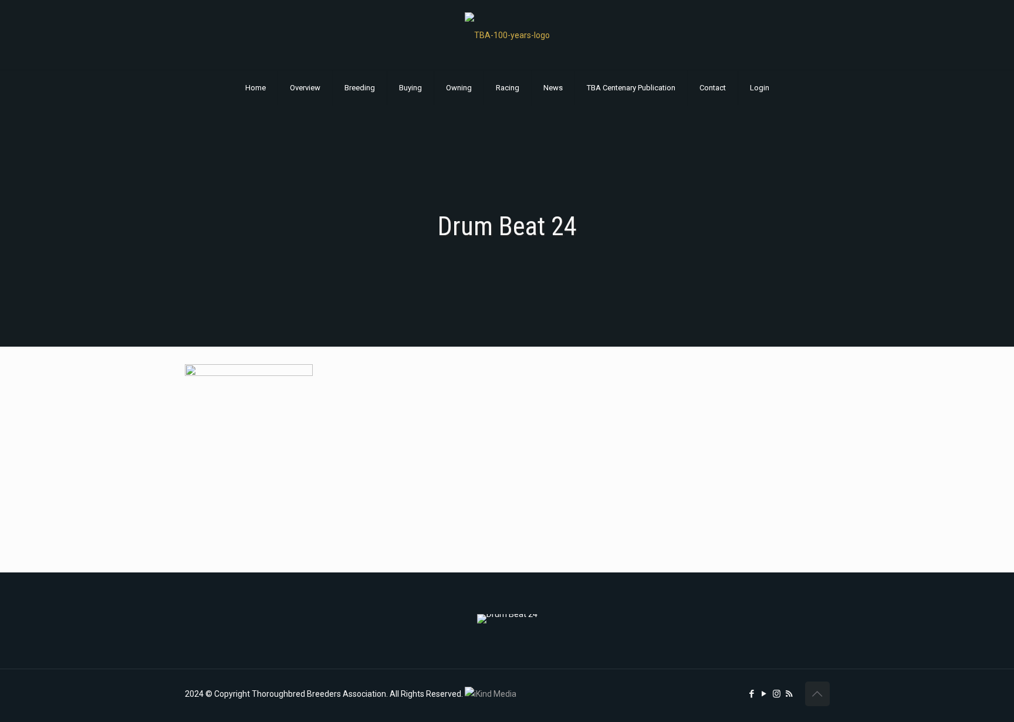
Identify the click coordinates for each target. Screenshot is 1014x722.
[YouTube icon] (764, 694)
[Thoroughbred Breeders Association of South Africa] (507, 35)
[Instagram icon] (776, 694)
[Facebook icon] (752, 694)
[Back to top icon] (817, 694)
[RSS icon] (789, 694)
